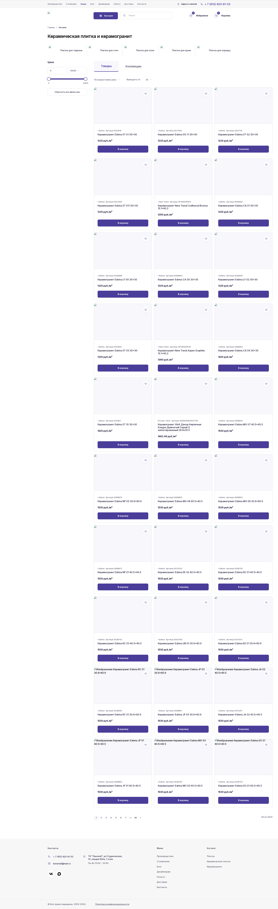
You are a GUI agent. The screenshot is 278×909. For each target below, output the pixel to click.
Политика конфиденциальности (112, 904)
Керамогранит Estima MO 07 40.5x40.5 (240, 424)
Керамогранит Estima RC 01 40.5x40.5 (240, 572)
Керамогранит (214, 866)
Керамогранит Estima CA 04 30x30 (238, 350)
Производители (55, 4)
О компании (71, 4)
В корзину (123, 149)
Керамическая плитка (218, 861)
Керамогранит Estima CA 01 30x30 (238, 205)
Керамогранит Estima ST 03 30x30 (117, 350)
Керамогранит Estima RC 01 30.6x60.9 (119, 714)
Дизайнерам (104, 4)
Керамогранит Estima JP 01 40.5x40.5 (119, 785)
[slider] (49, 79)
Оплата (117, 4)
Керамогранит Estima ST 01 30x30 (117, 134)
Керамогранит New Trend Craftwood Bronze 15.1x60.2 (183, 207)
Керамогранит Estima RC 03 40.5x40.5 (120, 643)
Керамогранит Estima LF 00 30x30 (117, 279)
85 (136, 818)
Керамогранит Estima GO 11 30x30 (177, 134)
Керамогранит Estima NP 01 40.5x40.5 (119, 572)
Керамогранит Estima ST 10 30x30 (117, 424)
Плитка (211, 856)
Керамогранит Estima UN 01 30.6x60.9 (180, 643)
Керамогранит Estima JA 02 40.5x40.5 (240, 714)
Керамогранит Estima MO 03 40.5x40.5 (180, 785)
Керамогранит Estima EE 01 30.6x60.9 (239, 643)
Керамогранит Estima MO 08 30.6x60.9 (240, 501)
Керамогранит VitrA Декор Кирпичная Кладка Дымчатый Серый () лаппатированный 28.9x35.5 (179, 427)
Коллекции (133, 66)
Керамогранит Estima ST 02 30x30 (238, 134)
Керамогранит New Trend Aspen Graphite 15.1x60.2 (181, 352)
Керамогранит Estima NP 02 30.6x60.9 (120, 501)
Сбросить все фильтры (67, 92)
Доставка (128, 4)
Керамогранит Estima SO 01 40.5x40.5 (240, 785)
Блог (92, 4)
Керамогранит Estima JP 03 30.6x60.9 (179, 714)
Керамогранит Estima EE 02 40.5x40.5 (180, 572)
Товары (106, 66)
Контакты (141, 4)
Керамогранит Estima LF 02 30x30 (238, 279)
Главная (51, 27)
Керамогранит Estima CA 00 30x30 (178, 279)
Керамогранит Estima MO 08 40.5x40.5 (180, 501)
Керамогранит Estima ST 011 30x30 (118, 205)
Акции (83, 4)
